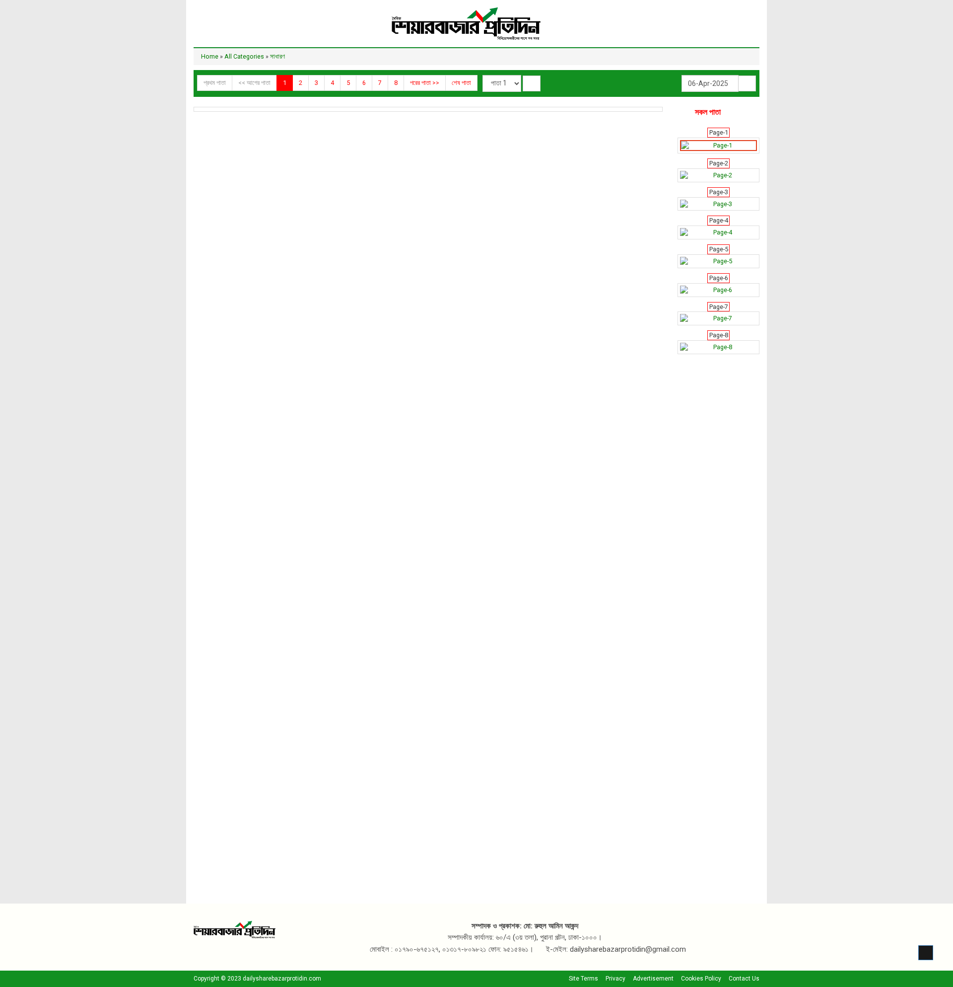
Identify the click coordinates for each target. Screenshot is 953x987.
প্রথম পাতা (215, 82)
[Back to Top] (925, 952)
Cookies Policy (701, 979)
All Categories (244, 56)
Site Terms (583, 979)
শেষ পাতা (461, 82)
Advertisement (653, 979)
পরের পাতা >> (424, 82)
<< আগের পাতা (254, 82)
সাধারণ (277, 56)
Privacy (615, 979)
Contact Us (744, 979)
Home (209, 56)
